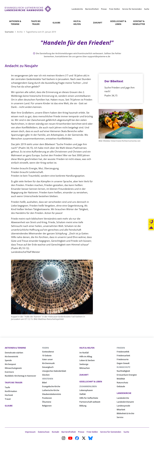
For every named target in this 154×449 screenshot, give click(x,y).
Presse (81, 432)
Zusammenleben (88, 386)
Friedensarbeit (123, 355)
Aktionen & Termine (15, 22)
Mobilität (121, 378)
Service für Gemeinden (110, 432)
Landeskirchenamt (125, 402)
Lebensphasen (86, 390)
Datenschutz (43, 432)
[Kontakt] (151, 222)
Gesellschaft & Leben (118, 22)
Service (120, 417)
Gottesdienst (48, 351)
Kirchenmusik (48, 363)
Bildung (82, 405)
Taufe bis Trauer (36, 22)
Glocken (46, 375)
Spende (8, 360)
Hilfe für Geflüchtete (88, 398)
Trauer (8, 399)
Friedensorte (122, 359)
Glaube (56, 22)
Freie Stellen (92, 432)
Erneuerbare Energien (127, 375)
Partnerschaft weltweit (89, 402)
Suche (126, 432)
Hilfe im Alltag (85, 356)
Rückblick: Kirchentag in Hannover (20, 375)
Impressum (30, 432)
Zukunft (97, 22)
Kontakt (55, 432)
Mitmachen (84, 368)
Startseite (9, 32)
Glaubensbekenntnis (51, 394)
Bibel (44, 382)
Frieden (121, 347)
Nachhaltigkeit (123, 371)
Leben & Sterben (87, 360)
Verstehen (47, 378)
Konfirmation (11, 391)
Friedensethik (123, 351)
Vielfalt (82, 394)
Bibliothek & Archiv (125, 413)
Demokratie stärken (14, 352)
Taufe (7, 387)
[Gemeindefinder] (151, 227)
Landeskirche (124, 393)
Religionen (47, 405)
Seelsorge (83, 364)
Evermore (9, 372)
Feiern (45, 347)
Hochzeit (9, 395)
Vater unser (47, 359)
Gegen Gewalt (123, 363)
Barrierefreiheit (68, 432)
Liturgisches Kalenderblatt (54, 371)
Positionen (47, 398)
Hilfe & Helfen (77, 22)
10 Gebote (46, 355)
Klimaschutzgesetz (13, 368)
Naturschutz (122, 382)
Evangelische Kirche (51, 386)
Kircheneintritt (11, 356)
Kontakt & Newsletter (139, 22)
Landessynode (123, 405)
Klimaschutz (123, 367)
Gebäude (121, 386)
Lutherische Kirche (50, 390)
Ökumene (46, 402)
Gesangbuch (48, 367)
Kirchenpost (10, 364)
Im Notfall (84, 352)
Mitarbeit (121, 409)
